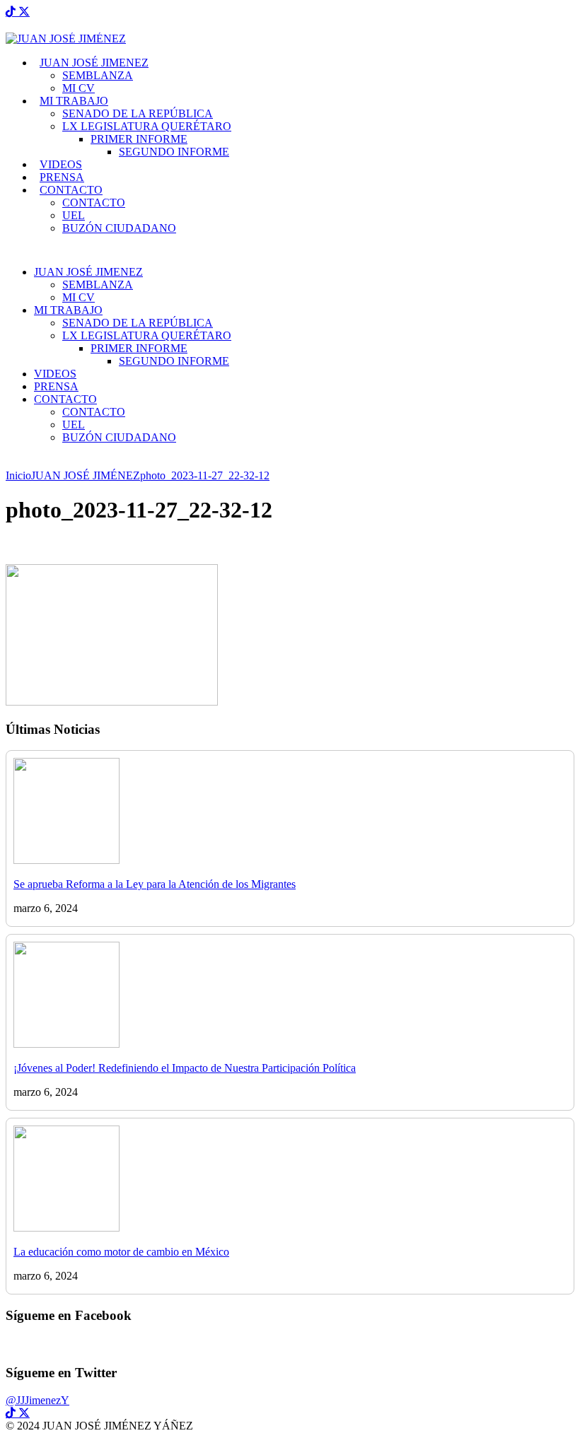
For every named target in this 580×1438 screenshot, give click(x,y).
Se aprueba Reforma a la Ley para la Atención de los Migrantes (154, 884)
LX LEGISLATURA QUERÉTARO (146, 126)
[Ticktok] (11, 12)
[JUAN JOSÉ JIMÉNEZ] (66, 39)
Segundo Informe (174, 152)
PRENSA (62, 177)
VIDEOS (61, 164)
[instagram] (17, 12)
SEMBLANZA (97, 75)
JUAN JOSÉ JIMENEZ (94, 63)
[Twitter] (24, 12)
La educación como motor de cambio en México (121, 1252)
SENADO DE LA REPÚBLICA (137, 113)
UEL (73, 215)
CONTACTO (71, 190)
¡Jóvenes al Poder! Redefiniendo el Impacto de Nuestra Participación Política (184, 1068)
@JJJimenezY (37, 1400)
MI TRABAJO (74, 101)
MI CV (78, 88)
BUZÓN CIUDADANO (119, 228)
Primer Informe (139, 139)
